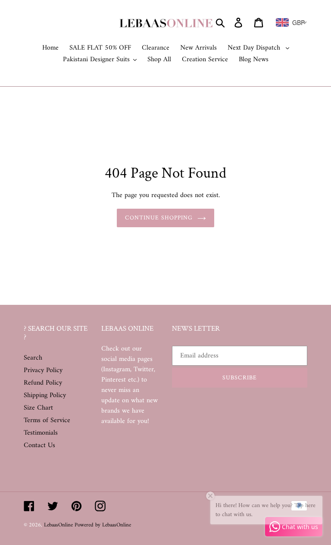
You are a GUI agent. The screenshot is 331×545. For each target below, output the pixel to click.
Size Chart (38, 408)
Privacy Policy (43, 370)
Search (33, 358)
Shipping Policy (45, 395)
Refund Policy (43, 383)
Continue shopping (159, 218)
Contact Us (39, 445)
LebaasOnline (59, 525)
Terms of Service (47, 420)
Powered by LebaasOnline (103, 525)
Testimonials (41, 433)
